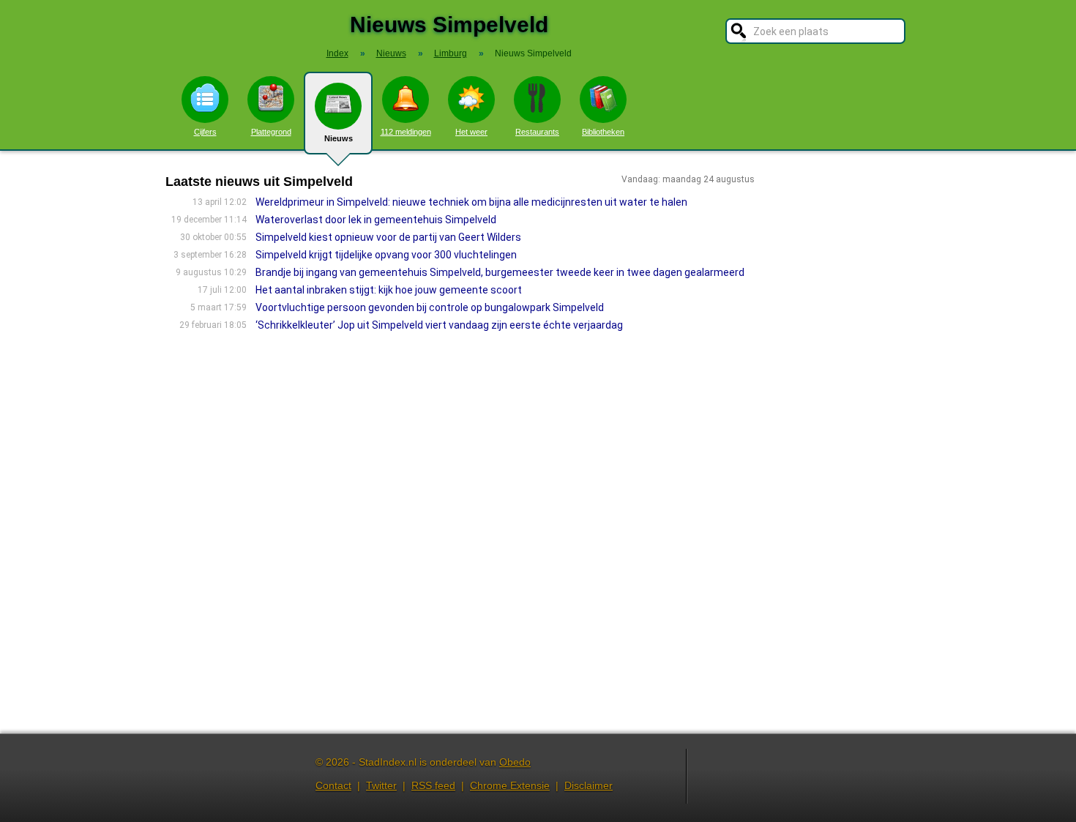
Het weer (471, 131)
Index (337, 53)
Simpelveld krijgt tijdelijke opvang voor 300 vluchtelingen (386, 255)
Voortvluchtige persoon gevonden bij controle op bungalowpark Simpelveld (429, 307)
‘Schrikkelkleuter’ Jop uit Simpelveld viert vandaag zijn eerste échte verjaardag (439, 325)
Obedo (515, 762)
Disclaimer (588, 785)
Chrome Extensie (510, 785)
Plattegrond (271, 131)
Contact (333, 785)
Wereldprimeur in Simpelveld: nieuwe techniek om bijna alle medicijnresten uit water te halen (471, 202)
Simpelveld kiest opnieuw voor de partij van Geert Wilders (388, 237)
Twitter (381, 785)
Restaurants (537, 131)
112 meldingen (406, 131)
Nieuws (338, 138)
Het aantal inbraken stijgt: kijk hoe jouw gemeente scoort (388, 290)
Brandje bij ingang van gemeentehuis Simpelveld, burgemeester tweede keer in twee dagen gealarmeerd (499, 272)
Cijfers (205, 131)
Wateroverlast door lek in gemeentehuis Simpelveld (375, 219)
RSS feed (433, 785)
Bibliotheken (603, 131)
